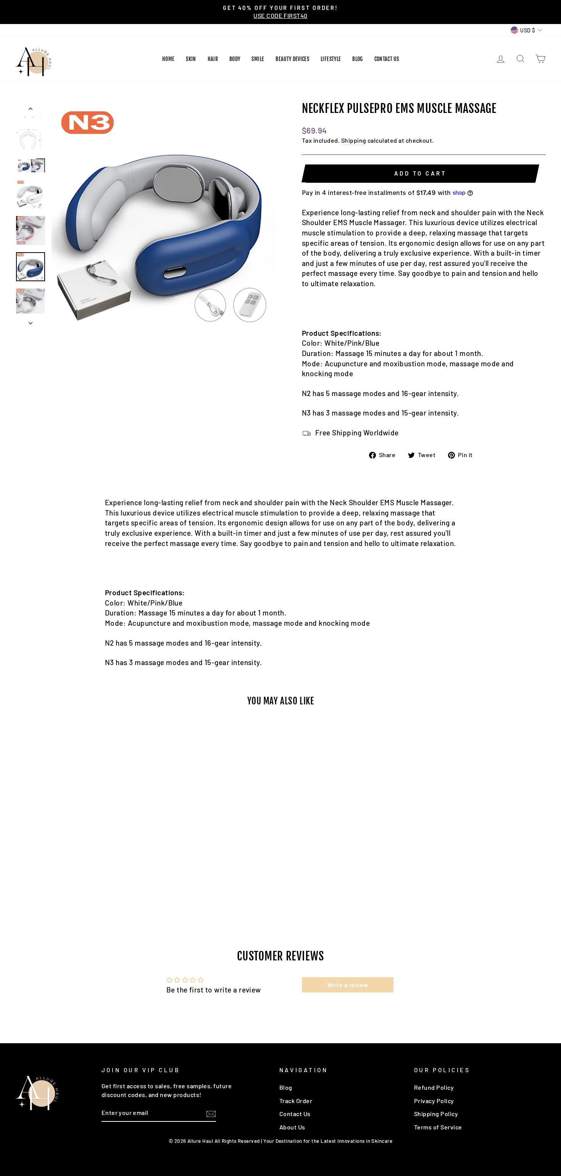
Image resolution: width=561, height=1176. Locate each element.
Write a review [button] (347, 984)
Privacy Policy (434, 1100)
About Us (292, 1127)
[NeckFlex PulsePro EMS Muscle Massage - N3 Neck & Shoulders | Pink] (63, 885)
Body (234, 59)
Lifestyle (331, 59)
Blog (357, 59)
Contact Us (386, 59)
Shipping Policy (436, 1113)
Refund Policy (434, 1087)
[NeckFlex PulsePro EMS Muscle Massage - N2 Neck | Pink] (94, 885)
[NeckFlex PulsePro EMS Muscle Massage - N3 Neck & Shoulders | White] (73, 885)
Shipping (353, 140)
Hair (213, 59)
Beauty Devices (292, 59)
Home (168, 59)
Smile (257, 59)
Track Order (295, 1100)
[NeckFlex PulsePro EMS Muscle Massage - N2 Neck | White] (104, 885)
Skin (191, 59)
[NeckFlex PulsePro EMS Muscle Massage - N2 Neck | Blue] (83, 885)
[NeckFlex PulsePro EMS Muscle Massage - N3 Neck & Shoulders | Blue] (52, 885)
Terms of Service (438, 1127)
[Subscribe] (211, 1113)
